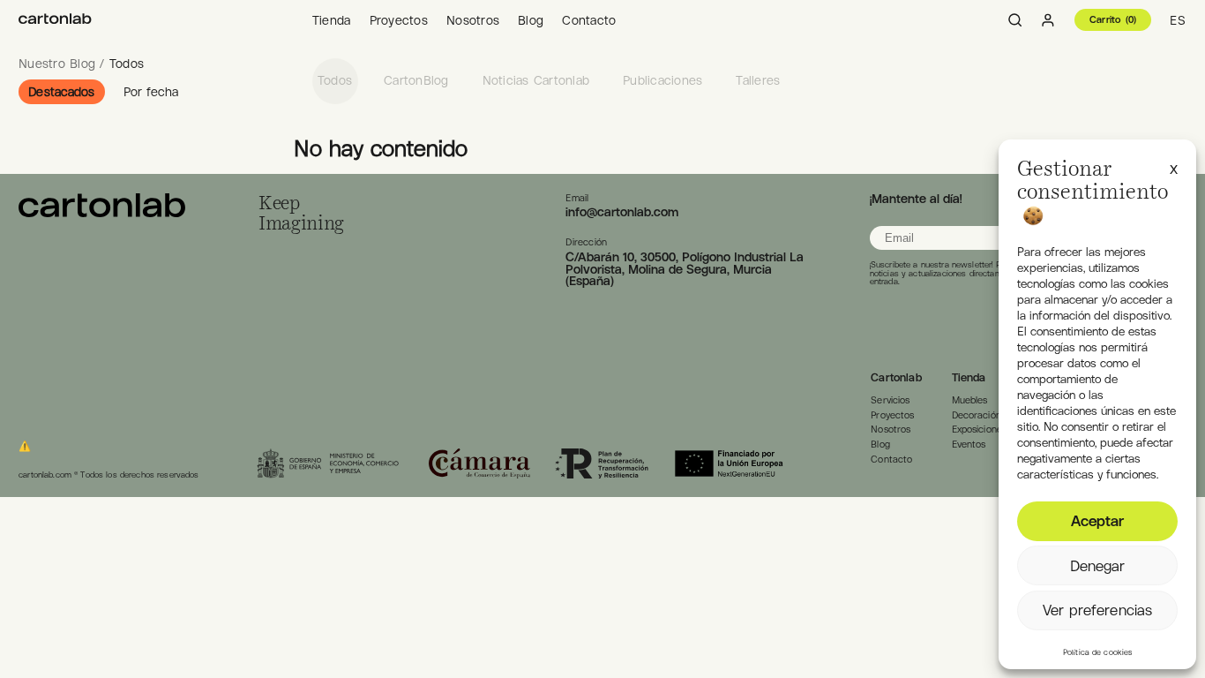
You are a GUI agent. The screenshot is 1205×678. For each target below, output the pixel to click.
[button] (1174, 167)
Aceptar (1098, 521)
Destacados (61, 92)
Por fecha (151, 92)
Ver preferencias (1097, 610)
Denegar (1098, 566)
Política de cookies (1098, 652)
